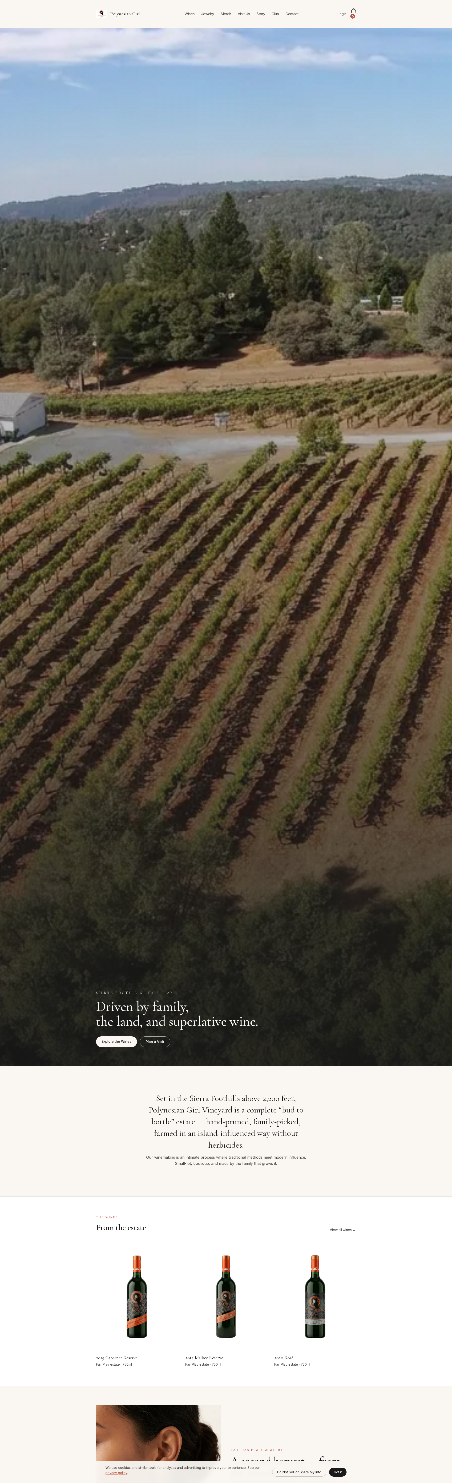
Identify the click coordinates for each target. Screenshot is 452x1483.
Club (275, 14)
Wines (190, 14)
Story (261, 14)
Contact (292, 14)
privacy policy (116, 1473)
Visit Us (244, 14)
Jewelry (207, 14)
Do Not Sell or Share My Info (299, 1472)
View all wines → (343, 1230)
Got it (338, 1472)
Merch (226, 14)
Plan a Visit (155, 1042)
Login (341, 14)
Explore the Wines (116, 1041)
